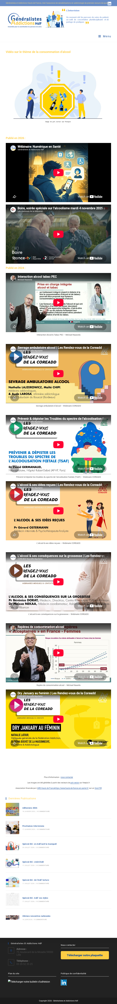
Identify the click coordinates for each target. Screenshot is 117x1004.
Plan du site (13, 973)
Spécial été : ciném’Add (33, 862)
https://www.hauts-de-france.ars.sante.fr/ (72, 788)
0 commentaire (43, 811)
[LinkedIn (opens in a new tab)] (109, 3)
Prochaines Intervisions (33, 826)
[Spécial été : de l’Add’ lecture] (12, 881)
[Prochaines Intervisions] (12, 827)
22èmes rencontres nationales (36, 916)
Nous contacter (68, 945)
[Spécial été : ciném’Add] (12, 863)
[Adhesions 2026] (12, 809)
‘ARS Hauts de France (46, 788)
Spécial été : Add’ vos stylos (35, 898)
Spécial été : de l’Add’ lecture (35, 880)
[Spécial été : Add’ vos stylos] (12, 899)
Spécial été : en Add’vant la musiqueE (39, 844)
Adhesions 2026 (29, 808)
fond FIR (98, 788)
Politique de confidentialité (73, 973)
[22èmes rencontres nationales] (12, 917)
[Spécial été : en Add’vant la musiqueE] (12, 845)
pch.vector (75, 783)
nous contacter (67, 777)
